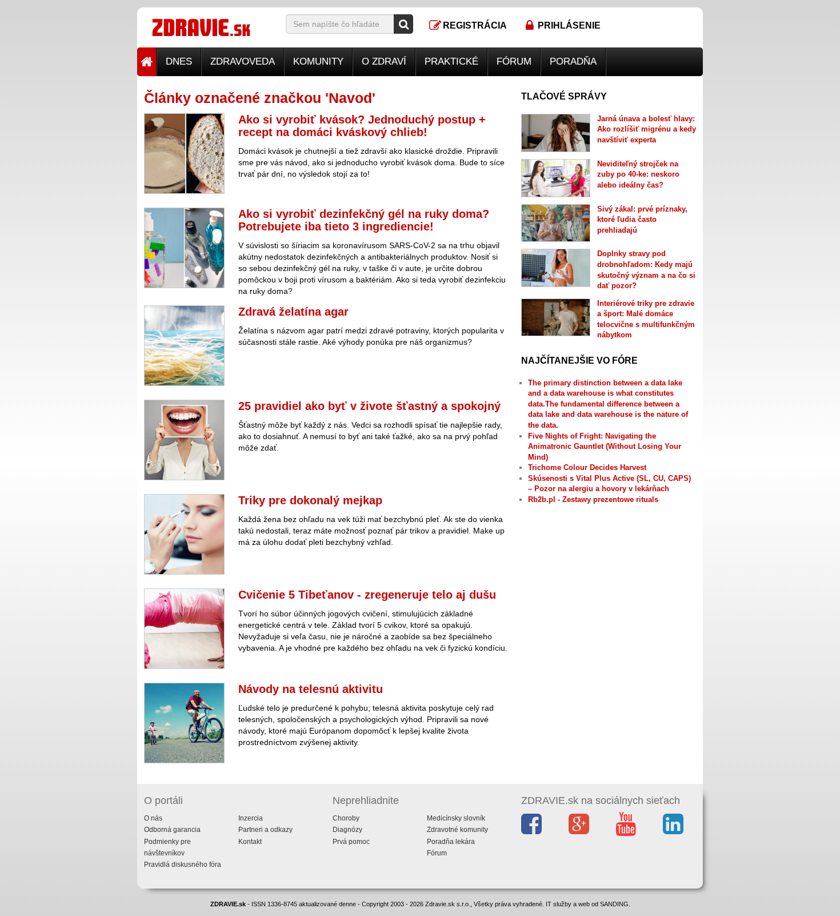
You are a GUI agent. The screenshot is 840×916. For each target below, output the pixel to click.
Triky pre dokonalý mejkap (310, 500)
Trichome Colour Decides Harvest (587, 467)
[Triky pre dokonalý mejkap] (184, 534)
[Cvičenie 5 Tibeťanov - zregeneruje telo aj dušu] (184, 628)
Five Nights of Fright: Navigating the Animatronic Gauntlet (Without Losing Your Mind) (604, 446)
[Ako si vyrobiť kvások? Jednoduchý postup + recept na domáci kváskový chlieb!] (184, 153)
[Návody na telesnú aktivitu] (184, 723)
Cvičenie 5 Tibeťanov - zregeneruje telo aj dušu (367, 594)
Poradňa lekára (451, 842)
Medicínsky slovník (456, 818)
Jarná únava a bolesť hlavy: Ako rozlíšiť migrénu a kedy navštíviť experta (646, 129)
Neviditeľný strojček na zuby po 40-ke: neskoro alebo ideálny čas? (638, 174)
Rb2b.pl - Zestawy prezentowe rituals (593, 499)
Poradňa (573, 61)
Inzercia (250, 818)
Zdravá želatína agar (293, 311)
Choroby (346, 818)
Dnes (179, 61)
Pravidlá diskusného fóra (182, 865)
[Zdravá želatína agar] (184, 345)
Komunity (318, 61)
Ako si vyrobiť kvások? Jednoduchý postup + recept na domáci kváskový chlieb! (362, 125)
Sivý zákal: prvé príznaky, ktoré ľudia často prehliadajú (642, 219)
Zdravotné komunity (457, 830)
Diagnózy (347, 830)
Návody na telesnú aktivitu (310, 689)
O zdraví (384, 61)
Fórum (514, 61)
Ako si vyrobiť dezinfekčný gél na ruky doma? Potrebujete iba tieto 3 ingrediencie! (363, 220)
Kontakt (250, 842)
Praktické (451, 61)
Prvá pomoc (351, 842)
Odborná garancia (172, 830)
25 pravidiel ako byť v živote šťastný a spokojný (369, 406)
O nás (153, 818)
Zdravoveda (242, 61)
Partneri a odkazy (265, 830)
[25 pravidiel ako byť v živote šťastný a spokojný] (184, 440)
